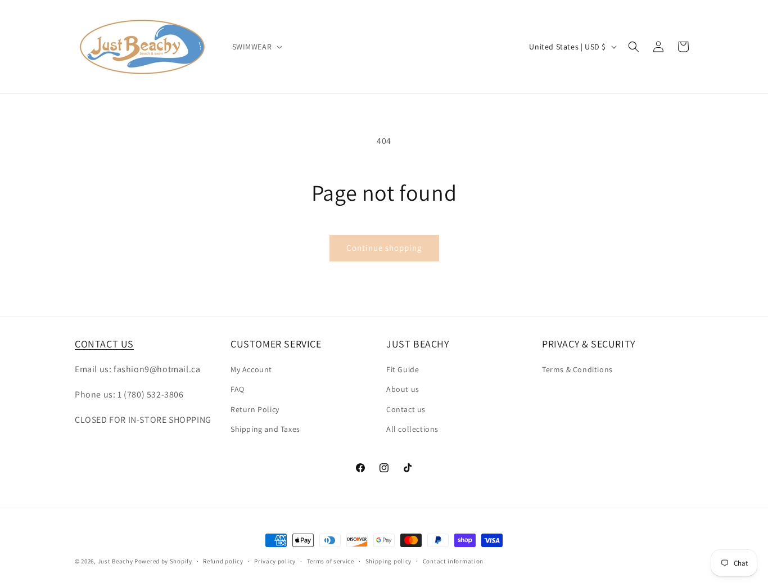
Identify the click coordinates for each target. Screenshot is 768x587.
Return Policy (255, 409)
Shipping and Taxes (265, 429)
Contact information (453, 561)
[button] (256, 46)
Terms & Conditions (577, 369)
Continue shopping (384, 247)
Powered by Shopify (163, 561)
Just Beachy (116, 561)
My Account (251, 369)
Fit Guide (402, 369)
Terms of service (330, 561)
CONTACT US (104, 343)
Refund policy (223, 561)
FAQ (238, 389)
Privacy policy (275, 561)
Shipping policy (388, 561)
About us (402, 389)
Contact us (406, 409)
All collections (412, 429)
